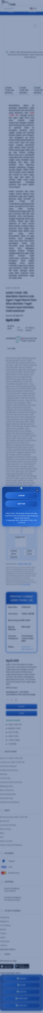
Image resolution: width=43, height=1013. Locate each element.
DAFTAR (21, 504)
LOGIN (21, 495)
